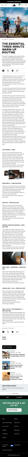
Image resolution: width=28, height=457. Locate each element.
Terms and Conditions (7, 450)
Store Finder (17, 422)
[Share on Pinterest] (12, 71)
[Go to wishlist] (5, 5)
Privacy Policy (17, 444)
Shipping (4, 430)
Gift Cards (16, 426)
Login (7, 397)
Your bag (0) (19, 397)
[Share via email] (17, 71)
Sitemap (4, 437)
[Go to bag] (25, 5)
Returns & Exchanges (7, 422)
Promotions (5, 433)
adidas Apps (17, 430)
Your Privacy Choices (5, 445)
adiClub (16, 418)
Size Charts (16, 433)
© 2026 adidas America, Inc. (14, 455)
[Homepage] (14, 6)
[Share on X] (8, 71)
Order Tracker (5, 426)
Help (3, 418)
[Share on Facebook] (3, 71)
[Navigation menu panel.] (2, 5)
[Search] (22, 5)
